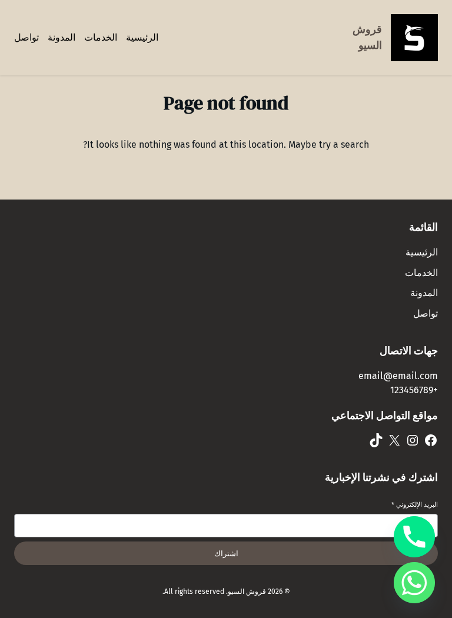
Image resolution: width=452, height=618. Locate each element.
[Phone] (414, 536)
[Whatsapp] (414, 582)
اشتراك (226, 553)
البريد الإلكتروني (414, 505)
